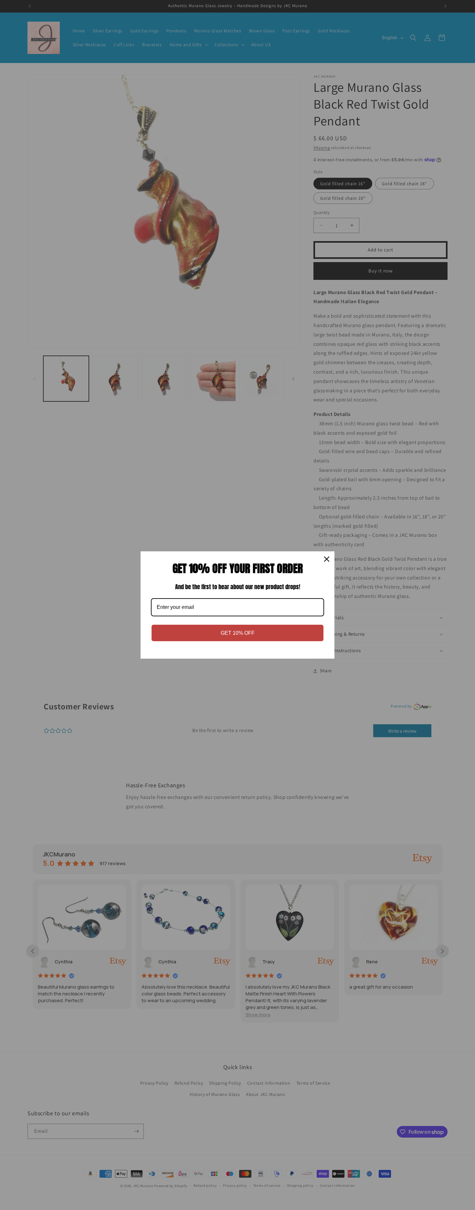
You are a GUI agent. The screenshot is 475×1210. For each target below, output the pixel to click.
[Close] (326, 559)
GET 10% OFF (238, 633)
